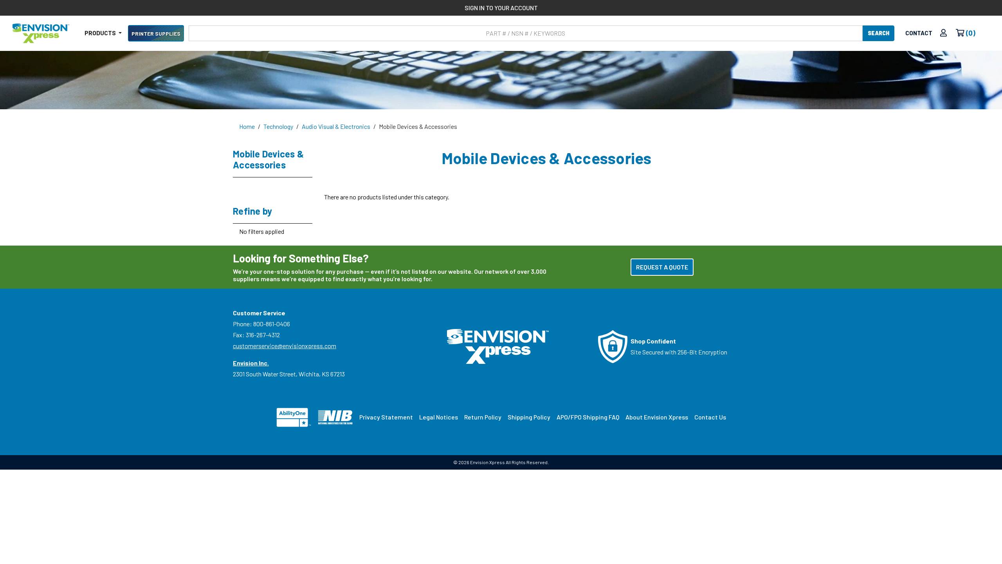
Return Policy (482, 417)
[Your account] (943, 33)
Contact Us (710, 417)
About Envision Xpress (656, 417)
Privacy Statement (386, 417)
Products (101, 32)
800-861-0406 (271, 323)
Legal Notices (438, 417)
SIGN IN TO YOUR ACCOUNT (501, 7)
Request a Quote (662, 267)
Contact (918, 32)
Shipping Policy (529, 417)
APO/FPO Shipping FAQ (588, 417)
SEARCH (878, 33)
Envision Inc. (251, 363)
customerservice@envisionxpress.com (284, 345)
